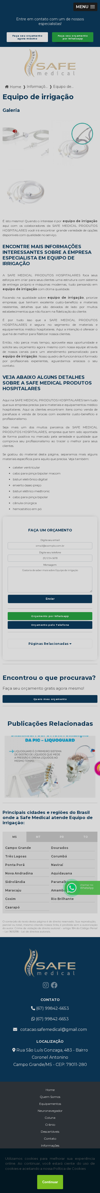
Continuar (50, 1182)
